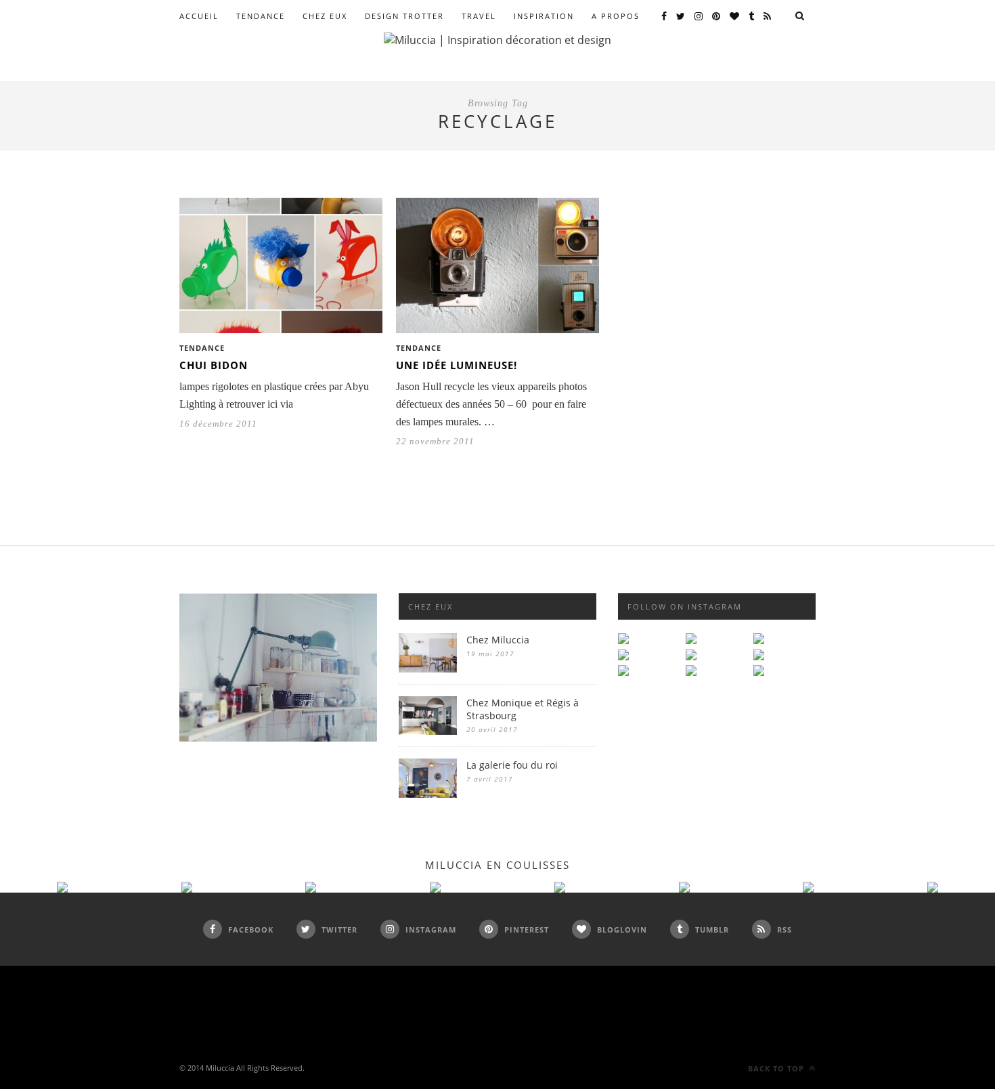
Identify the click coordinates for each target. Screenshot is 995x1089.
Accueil (199, 16)
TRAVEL (479, 16)
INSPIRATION (544, 16)
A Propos (616, 16)
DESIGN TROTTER (404, 16)
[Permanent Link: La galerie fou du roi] (428, 794)
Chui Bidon (213, 365)
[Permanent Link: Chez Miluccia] (428, 669)
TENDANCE (260, 16)
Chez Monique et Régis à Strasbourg (522, 709)
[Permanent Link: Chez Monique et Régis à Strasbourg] (428, 731)
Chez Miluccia (497, 639)
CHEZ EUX (325, 16)
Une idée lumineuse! (456, 365)
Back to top (777, 1068)
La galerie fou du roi (512, 765)
